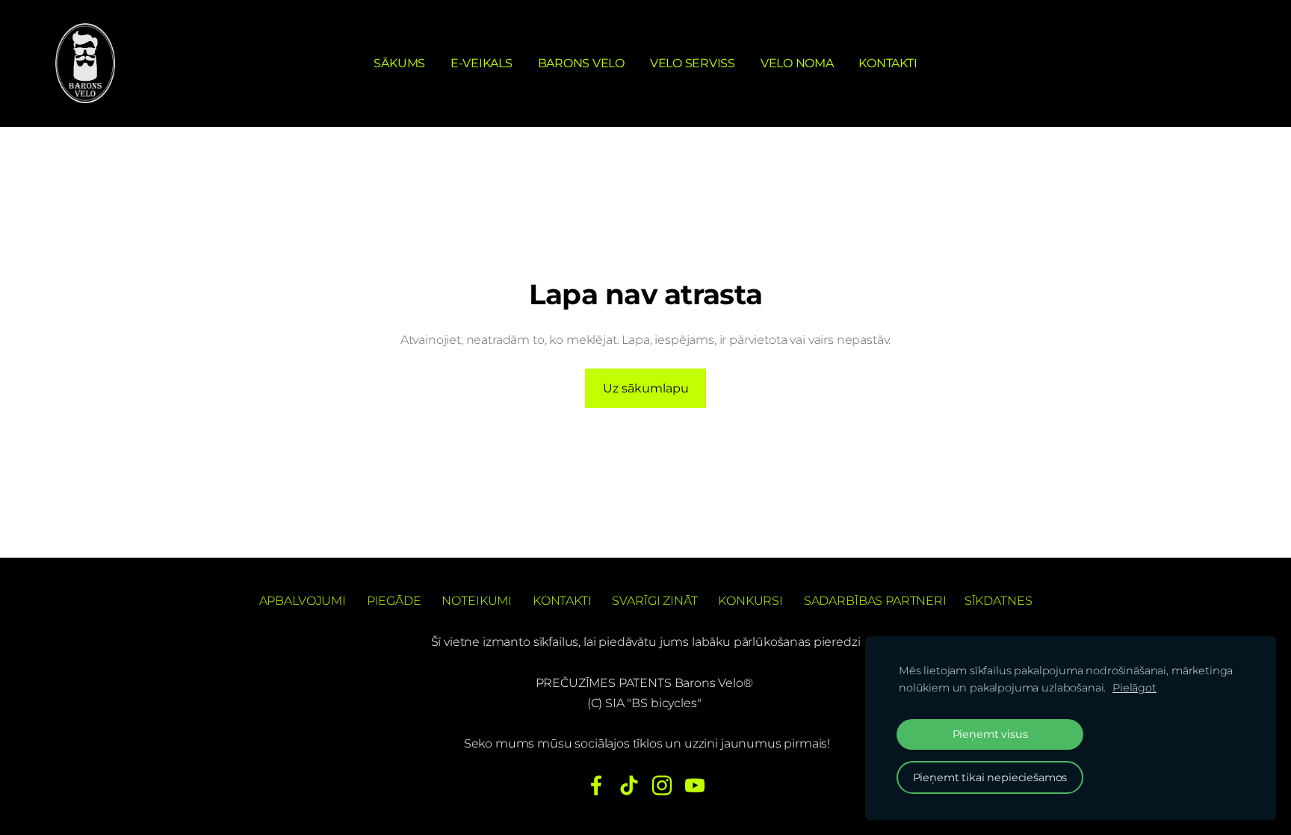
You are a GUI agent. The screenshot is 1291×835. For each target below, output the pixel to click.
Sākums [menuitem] (399, 63)
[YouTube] (695, 785)
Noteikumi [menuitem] (477, 601)
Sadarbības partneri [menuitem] (875, 601)
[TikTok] (629, 785)
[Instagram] (662, 785)
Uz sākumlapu (646, 388)
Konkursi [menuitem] (750, 601)
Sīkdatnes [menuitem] (999, 601)
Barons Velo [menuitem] (581, 63)
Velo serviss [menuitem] (692, 63)
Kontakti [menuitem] (887, 63)
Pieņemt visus (990, 734)
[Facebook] (596, 785)
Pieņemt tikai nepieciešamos (990, 777)
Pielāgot (1134, 687)
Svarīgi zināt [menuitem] (654, 601)
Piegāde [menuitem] (394, 601)
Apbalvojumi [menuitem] (302, 601)
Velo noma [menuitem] (797, 63)
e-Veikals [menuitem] (482, 63)
